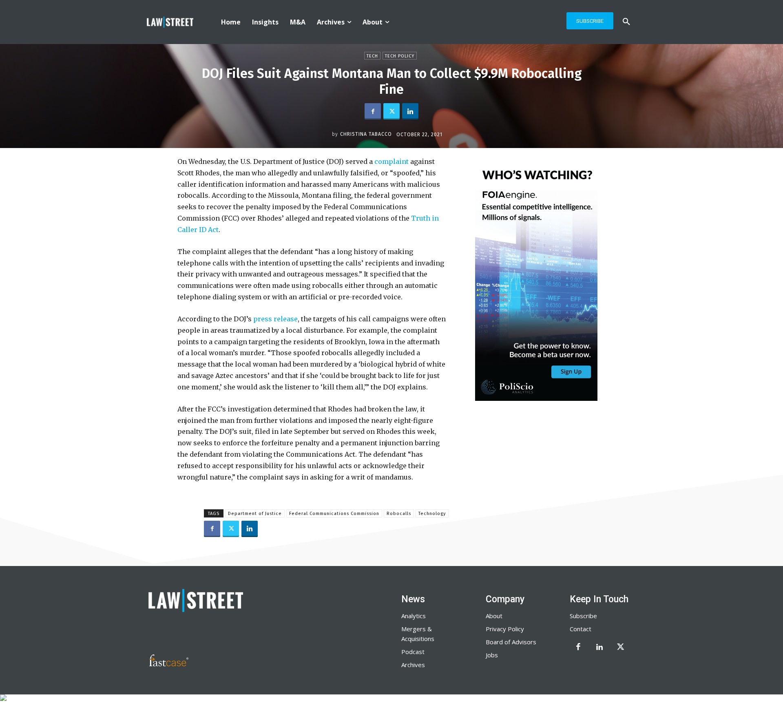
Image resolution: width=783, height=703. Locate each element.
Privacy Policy (505, 629)
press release (275, 319)
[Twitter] (391, 111)
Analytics (413, 616)
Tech (372, 56)
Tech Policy (399, 56)
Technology (432, 513)
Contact (580, 629)
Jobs (492, 655)
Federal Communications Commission (334, 513)
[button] (626, 22)
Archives (413, 665)
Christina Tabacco (366, 134)
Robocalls (399, 513)
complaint (391, 161)
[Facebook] (373, 111)
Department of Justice (255, 513)
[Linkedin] (410, 111)
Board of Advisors (511, 642)
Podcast (413, 652)
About (494, 616)
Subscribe (583, 616)
